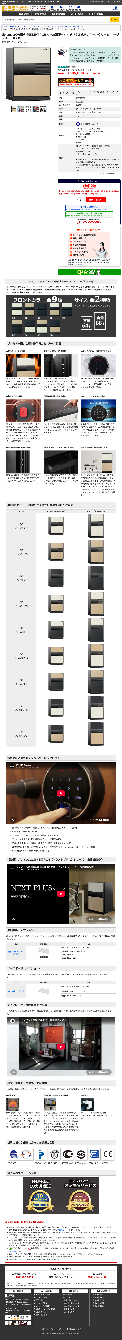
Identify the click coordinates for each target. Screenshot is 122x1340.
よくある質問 (115, 1)
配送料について (70, 1297)
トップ (4, 26)
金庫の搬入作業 (98, 1297)
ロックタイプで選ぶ (96, 14)
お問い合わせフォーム (60, 1277)
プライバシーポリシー (58, 1329)
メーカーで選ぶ (77, 14)
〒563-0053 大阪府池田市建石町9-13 (18, 1305)
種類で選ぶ (40, 1300)
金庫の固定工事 (79, 241)
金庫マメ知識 (94, 1)
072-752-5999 (91, 222)
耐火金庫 (79, 101)
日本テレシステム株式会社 (19, 1299)
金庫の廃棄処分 (79, 248)
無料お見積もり (79, 238)
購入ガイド (105, 1)
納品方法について (71, 1300)
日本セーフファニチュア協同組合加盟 (17, 1311)
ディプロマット (29, 26)
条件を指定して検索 (43, 1294)
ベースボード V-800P (16, 991)
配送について (69, 1309)
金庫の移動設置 (79, 244)
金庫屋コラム (41, 1312)
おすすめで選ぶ (40, 14)
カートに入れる (97, 199)
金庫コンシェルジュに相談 (46, 1309)
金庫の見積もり (98, 1294)
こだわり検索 (24, 14)
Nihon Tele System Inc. (61, 1333)
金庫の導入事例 (41, 1314)
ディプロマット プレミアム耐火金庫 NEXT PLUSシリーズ (59, 26)
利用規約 (45, 1329)
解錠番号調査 (78, 254)
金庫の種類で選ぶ (58, 14)
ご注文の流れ (69, 1294)
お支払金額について (71, 1303)
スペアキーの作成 (80, 251)
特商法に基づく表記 (74, 1329)
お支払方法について (71, 1306)
